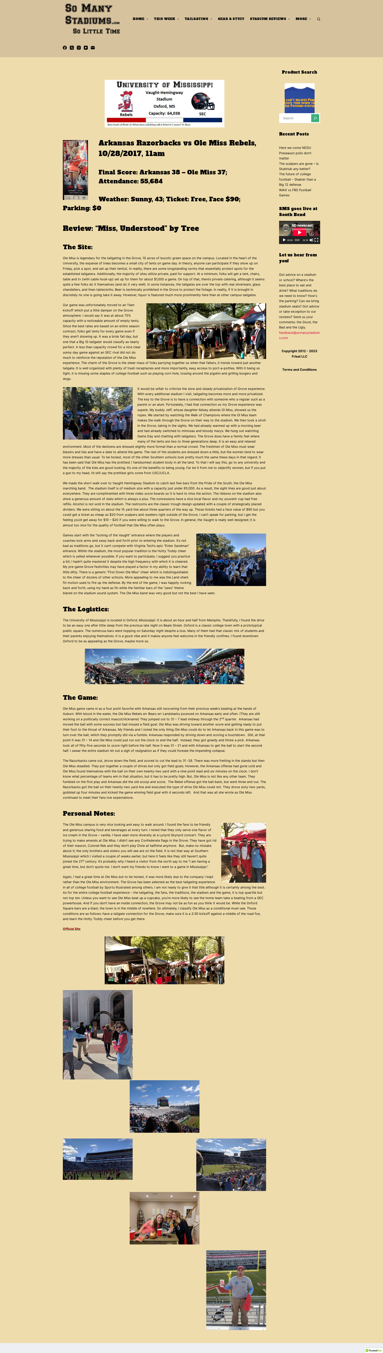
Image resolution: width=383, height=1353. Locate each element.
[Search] (318, 19)
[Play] (284, 240)
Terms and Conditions (299, 370)
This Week (164, 19)
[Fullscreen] (316, 240)
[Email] (93, 48)
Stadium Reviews (268, 19)
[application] (299, 232)
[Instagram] (79, 48)
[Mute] (311, 240)
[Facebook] (65, 48)
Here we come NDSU (295, 148)
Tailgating (196, 19)
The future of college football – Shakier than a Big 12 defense (297, 179)
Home (138, 19)
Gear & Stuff (231, 19)
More (301, 19)
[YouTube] (86, 48)
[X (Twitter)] (72, 48)
